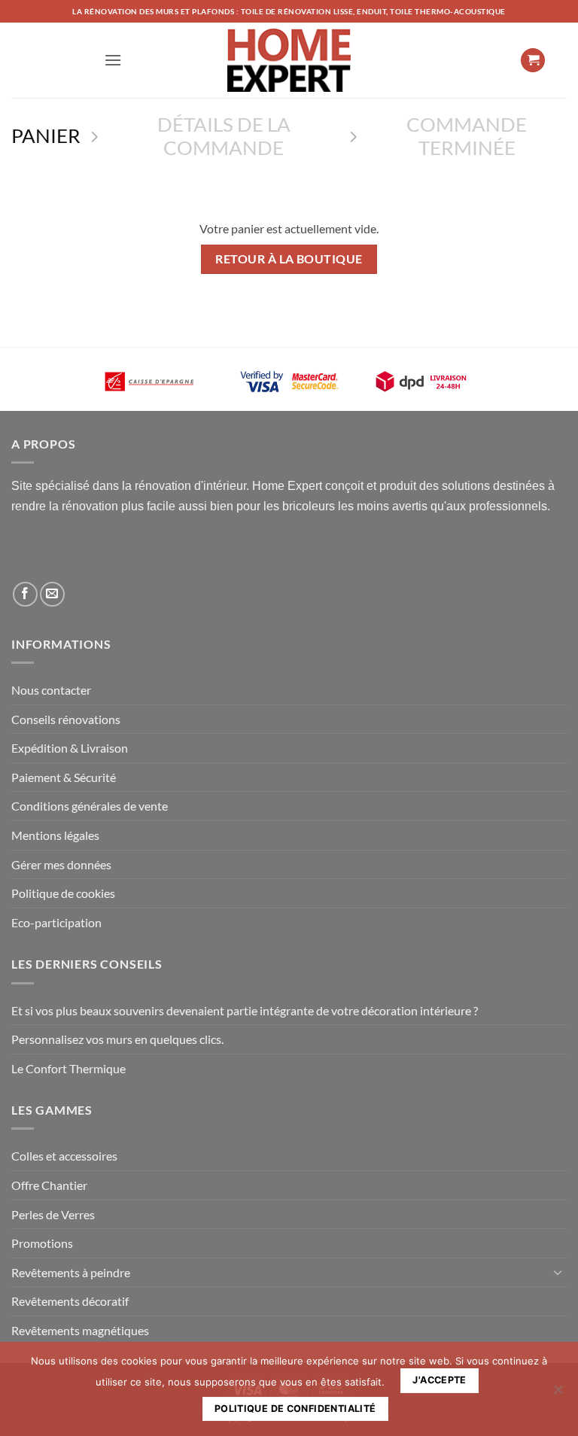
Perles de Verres (53, 1214)
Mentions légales (55, 835)
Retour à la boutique (288, 259)
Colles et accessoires (64, 1155)
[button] (113, 59)
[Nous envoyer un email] (52, 594)
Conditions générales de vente (89, 806)
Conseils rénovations (65, 719)
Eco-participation (56, 922)
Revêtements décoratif (70, 1301)
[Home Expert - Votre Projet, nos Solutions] (289, 60)
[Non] (558, 1394)
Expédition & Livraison (69, 748)
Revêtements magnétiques (80, 1330)
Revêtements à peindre (70, 1272)
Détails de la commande (224, 136)
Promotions (42, 1243)
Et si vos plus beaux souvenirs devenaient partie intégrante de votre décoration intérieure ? (244, 1010)
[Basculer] (558, 1272)
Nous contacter (51, 690)
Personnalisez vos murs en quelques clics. (117, 1039)
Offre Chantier (49, 1185)
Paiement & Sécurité (63, 777)
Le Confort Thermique (68, 1068)
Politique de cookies (63, 893)
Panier (46, 135)
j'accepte (439, 1380)
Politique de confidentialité (295, 1408)
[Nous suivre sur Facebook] (25, 594)
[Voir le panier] (533, 60)
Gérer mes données (61, 864)
